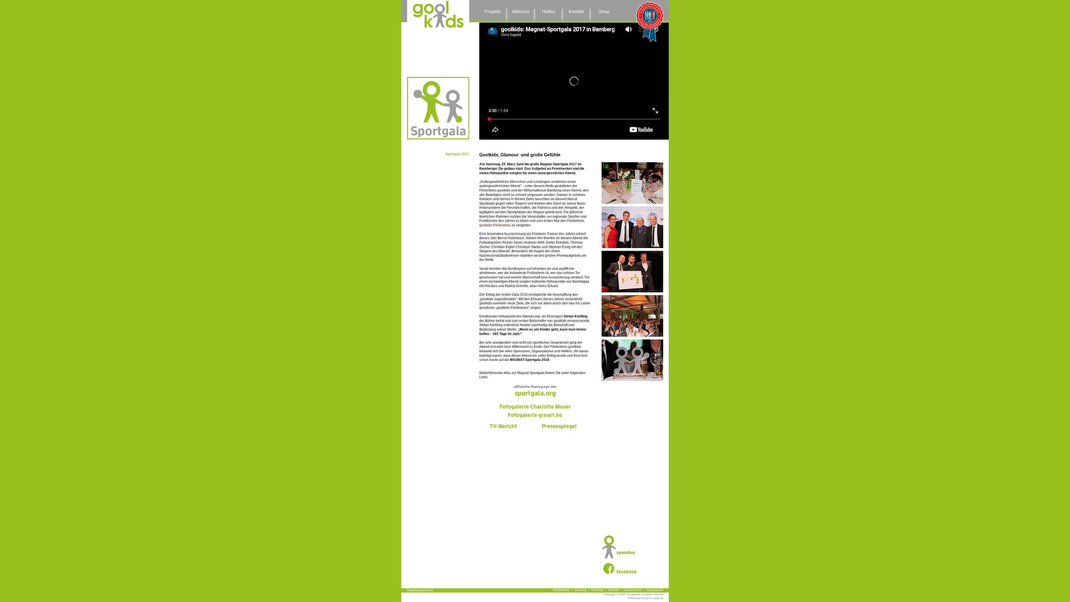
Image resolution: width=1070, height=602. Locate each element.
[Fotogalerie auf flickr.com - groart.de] (535, 415)
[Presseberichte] (559, 427)
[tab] (632, 183)
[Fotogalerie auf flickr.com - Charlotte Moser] (535, 407)
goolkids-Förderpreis (495, 225)
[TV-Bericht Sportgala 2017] (503, 427)
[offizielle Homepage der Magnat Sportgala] (535, 390)
